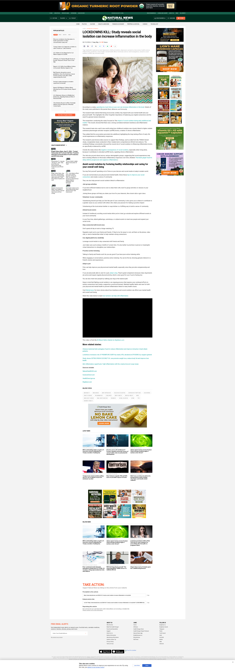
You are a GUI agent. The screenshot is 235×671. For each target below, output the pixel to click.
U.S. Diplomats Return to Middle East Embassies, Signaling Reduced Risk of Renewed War (64, 96)
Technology (154, 24)
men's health (101, 51)
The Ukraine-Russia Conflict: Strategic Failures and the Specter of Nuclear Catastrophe (64, 104)
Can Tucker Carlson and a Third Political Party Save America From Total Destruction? (72, 190)
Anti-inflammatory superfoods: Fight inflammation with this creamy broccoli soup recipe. (111, 364)
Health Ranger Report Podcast (141, 631)
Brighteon (57, 13)
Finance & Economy (118, 24)
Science (145, 24)
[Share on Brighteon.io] (88, 46)
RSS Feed (135, 639)
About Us (171, 13)
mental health (109, 51)
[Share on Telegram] (100, 46)
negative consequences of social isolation (114, 150)
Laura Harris (92, 473)
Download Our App (162, 13)
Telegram (161, 629)
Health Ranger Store (138, 629)
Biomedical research (92, 28)
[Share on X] (96, 46)
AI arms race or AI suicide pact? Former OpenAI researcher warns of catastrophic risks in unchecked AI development (117, 452)
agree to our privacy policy (95, 667)
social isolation (123, 398)
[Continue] (86, 633)
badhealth (89, 50)
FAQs (177, 13)
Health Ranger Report (58, 145)
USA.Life (161, 643)
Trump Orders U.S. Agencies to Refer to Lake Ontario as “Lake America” (64, 47)
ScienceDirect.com (89, 375)
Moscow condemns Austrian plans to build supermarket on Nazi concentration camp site (64, 40)
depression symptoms (127, 50)
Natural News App (137, 633)
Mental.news (90, 290)
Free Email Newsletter (112, 629)
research (142, 51)
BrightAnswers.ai (151, 13)
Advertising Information (113, 637)
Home (51, 13)
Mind (115, 51)
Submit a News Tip (111, 639)
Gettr (160, 635)
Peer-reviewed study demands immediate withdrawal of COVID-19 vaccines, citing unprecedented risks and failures (93, 569)
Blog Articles (136, 637)
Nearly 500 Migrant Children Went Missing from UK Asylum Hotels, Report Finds (64, 89)
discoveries (137, 50)
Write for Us (110, 633)
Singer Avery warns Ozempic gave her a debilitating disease (140, 567)
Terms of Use (110, 643)
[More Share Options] (115, 46)
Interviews (73, 13)
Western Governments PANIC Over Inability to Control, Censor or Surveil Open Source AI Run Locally (57, 190)
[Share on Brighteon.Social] (84, 46)
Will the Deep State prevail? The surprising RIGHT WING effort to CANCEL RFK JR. (116, 568)
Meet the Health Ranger (113, 627)
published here (102, 659)
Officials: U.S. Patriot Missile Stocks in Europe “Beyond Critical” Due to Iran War (64, 60)
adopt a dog (113, 273)
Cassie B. (92, 447)
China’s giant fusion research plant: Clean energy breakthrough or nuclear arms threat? (141, 451)
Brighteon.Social (163, 627)
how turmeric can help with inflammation (115, 296)
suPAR (90, 53)
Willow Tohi (116, 447)
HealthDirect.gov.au (89, 378)
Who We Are (110, 624)
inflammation (86, 51)
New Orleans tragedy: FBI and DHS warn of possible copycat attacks (116, 476)
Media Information (111, 635)
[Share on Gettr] (111, 46)
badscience (95, 50)
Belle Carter (140, 473)
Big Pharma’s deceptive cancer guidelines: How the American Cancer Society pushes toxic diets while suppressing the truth (64, 75)
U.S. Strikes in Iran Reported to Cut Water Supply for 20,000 (63, 53)
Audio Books (81, 13)
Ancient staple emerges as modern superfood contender (63, 82)
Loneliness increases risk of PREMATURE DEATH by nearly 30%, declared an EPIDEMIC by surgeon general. (117, 355)
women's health (99, 53)
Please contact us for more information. (93, 610)
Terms (92, 656)
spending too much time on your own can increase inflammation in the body (120, 107)
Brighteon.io (162, 624)
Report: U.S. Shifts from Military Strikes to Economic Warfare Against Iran (64, 67)
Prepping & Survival (133, 24)
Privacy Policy (110, 641)
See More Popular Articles (65, 115)
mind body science (122, 51)
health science (145, 50)
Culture (92, 24)
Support (108, 631)
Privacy (88, 656)
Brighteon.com (87, 382)
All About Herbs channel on (110, 340)
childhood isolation (115, 50)
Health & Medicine (103, 24)
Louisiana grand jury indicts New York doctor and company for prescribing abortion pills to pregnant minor (140, 543)
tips (93, 53)
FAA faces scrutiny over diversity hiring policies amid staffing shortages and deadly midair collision (140, 478)
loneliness (94, 51)
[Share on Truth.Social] (104, 46)
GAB (160, 641)
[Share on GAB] (108, 46)
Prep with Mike (65, 13)
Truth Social (162, 633)
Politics (84, 24)
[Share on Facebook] (92, 46)
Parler (160, 631)
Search (183, 13)
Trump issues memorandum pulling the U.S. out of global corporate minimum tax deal (93, 477)
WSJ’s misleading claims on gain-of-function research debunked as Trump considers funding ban (93, 451)
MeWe (161, 639)
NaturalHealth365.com (90, 371)
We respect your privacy (57, 637)
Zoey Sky (95, 42)
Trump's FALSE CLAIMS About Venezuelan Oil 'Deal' (71, 163)
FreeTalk (161, 637)
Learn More (137, 665)
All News (135, 627)
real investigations (134, 51)
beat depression (104, 50)
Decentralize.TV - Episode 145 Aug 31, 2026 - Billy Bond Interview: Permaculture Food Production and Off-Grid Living (57, 165)
